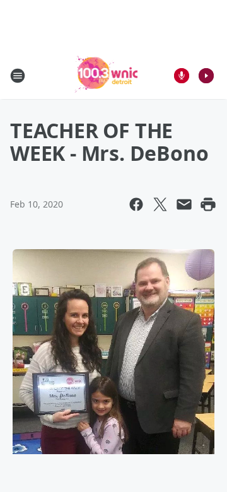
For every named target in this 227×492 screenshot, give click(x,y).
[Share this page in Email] (184, 204)
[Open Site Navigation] (17, 75)
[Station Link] (105, 75)
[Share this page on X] (160, 204)
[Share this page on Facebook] (136, 204)
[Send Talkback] (181, 75)
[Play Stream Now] (206, 75)
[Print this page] (208, 204)
